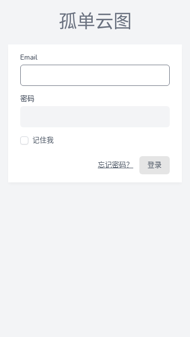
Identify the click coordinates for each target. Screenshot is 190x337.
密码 (27, 99)
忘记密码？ (115, 165)
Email (28, 57)
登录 (154, 165)
